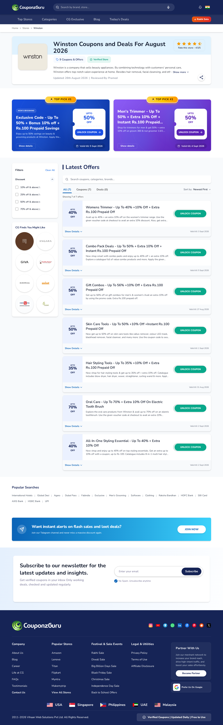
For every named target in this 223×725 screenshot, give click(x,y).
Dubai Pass (71, 495)
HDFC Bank (187, 495)
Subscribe (191, 571)
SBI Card (202, 495)
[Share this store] (201, 77)
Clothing (149, 495)
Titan (55, 666)
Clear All (50, 170)
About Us (17, 653)
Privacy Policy (139, 653)
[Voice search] (168, 7)
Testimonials (19, 686)
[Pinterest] (194, 625)
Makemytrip (59, 686)
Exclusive (99, 495)
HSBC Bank (34, 501)
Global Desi (43, 495)
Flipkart (56, 673)
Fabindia (85, 495)
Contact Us (18, 692)
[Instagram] (150, 625)
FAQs (15, 679)
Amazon (56, 653)
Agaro (57, 495)
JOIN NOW (192, 529)
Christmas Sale (100, 679)
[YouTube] (158, 625)
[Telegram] (165, 625)
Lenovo (56, 659)
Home (15, 28)
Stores (25, 28)
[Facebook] (187, 625)
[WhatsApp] (172, 625)
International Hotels (22, 495)
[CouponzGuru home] (28, 7)
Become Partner (191, 673)
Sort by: (195, 189)
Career (16, 666)
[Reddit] (201, 625)
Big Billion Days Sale (103, 666)
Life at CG (18, 673)
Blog (14, 659)
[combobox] (112, 7)
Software (135, 495)
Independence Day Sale (105, 686)
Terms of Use (139, 659)
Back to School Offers (104, 692)
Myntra (56, 679)
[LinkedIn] (179, 625)
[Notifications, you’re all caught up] (200, 7)
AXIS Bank (17, 501)
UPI (47, 501)
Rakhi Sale (203, 19)
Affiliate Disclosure (142, 666)
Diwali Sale (98, 659)
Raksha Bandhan (167, 495)
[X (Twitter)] (208, 625)
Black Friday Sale (101, 673)
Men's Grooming (117, 495)
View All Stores (61, 692)
